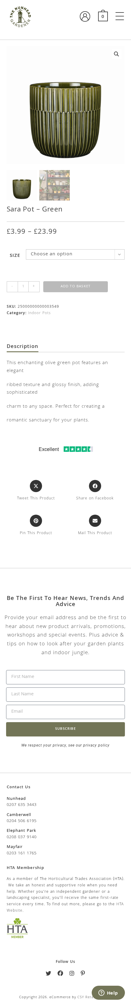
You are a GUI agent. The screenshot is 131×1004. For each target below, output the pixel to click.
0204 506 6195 (22, 821)
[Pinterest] (83, 974)
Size (15, 256)
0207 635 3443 (22, 805)
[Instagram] (72, 974)
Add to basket (76, 286)
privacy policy (96, 745)
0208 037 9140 (22, 837)
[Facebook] (60, 974)
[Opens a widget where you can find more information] (108, 993)
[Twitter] (48, 974)
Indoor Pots (39, 313)
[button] (117, 54)
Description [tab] (22, 347)
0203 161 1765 (22, 853)
